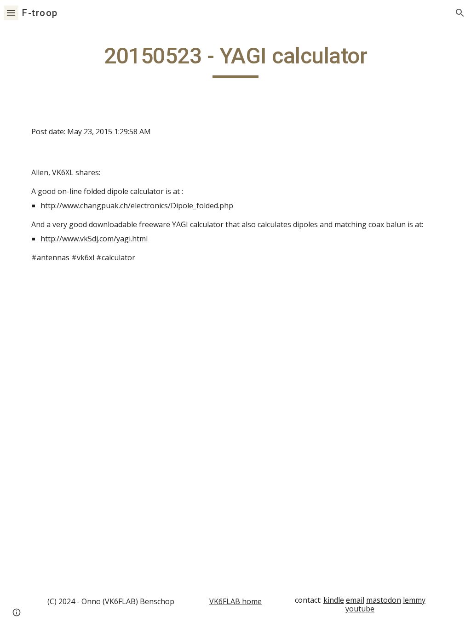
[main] (236, 60)
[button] (11, 12)
